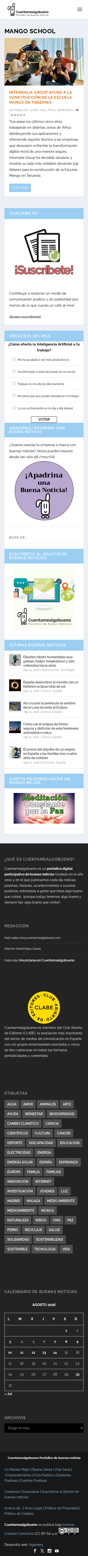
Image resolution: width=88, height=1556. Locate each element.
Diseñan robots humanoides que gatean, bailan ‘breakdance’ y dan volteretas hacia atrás (48, 661)
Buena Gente (42, 1469)
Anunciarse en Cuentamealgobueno (46, 960)
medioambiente (20, 1210)
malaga (33, 1201)
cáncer (63, 1133)
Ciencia (46, 691)
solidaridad (18, 1239)
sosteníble (17, 1249)
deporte (14, 1143)
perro (12, 1230)
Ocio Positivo (43, 1475)
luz (64, 1191)
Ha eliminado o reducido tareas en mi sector (46, 372)
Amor (28, 1104)
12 (33, 1352)
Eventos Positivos (33, 1480)
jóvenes (47, 1191)
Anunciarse (30, 1492)
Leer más (20, 188)
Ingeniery (36, 1545)
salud (54, 1230)
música (47, 1210)
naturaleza (18, 1220)
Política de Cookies (19, 1513)
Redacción (21, 110)
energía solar (20, 1162)
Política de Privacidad (61, 1508)
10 (10, 1352)
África (52, 110)
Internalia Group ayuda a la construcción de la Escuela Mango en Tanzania (40, 97)
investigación (20, 1191)
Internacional (50, 670)
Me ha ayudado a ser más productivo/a (43, 359)
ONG (57, 1220)
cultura (42, 1133)
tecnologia (45, 1249)
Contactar (12, 1492)
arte (67, 1104)
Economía (48, 762)
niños (40, 1220)
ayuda (12, 1114)
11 (21, 1352)
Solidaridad (64, 110)
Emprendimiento (18, 1475)
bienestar (34, 1114)
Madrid (13, 1201)
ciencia (52, 1123)
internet (43, 1181)
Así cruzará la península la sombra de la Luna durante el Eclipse (49, 705)
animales (48, 1104)
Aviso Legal (33, 1508)
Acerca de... (13, 1508)
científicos (17, 1133)
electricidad (19, 1152)
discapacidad (41, 1143)
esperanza (68, 1162)
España (57, 691)
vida (66, 1249)
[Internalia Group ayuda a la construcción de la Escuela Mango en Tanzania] (44, 62)
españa (45, 1162)
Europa (13, 1172)
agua (11, 1104)
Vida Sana (62, 1469)
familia (33, 1172)
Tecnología (67, 670)
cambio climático (23, 1123)
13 (44, 1352)
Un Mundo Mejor (17, 1469)
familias (53, 1172)
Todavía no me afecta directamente (41, 384)
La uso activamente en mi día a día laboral (45, 408)
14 (55, 1352)
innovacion (17, 1181)
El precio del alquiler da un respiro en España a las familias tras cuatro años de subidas (50, 753)
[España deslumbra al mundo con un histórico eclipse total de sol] (15, 685)
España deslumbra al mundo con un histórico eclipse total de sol (50, 684)
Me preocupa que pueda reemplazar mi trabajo (48, 396)
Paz (70, 1220)
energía (44, 1152)
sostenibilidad (49, 1239)
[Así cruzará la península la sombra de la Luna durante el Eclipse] (15, 706)
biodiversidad (62, 1114)
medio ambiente (61, 1201)
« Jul (8, 1394)
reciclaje (33, 1230)
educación (70, 1143)
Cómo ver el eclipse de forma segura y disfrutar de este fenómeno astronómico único (51, 728)
